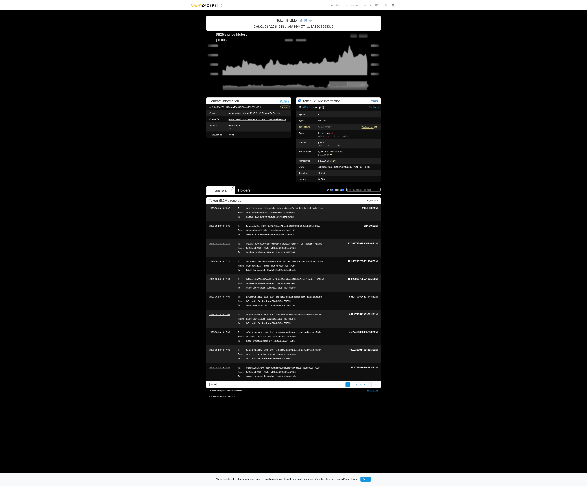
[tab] (220, 190)
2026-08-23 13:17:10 (219, 243)
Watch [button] (286, 107)
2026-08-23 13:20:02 (219, 208)
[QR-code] (305, 20)
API (377, 5)
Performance (352, 5)
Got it (365, 479)
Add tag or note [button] (367, 127)
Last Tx (367, 5)
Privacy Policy (350, 479)
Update (374, 100)
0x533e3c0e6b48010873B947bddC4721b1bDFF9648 (344, 166)
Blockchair (231, 396)
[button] (393, 5)
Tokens (338, 189)
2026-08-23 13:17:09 (219, 278)
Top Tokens (334, 5)
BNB (329, 189)
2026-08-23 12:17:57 (219, 367)
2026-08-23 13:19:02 (219, 225)
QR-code (284, 100)
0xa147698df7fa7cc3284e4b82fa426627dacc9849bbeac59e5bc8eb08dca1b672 (267, 119)
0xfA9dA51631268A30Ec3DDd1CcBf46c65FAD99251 (254, 113)
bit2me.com (308, 107)
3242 (375, 384)
